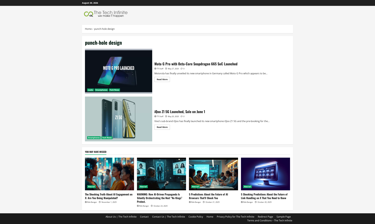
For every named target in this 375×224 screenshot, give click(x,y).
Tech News (114, 90)
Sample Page (284, 216)
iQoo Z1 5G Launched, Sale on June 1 (118, 119)
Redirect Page (265, 216)
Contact (144, 216)
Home (210, 216)
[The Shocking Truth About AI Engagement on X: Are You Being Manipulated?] (109, 174)
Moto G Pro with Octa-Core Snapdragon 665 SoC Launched (118, 71)
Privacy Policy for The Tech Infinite (235, 216)
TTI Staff (160, 68)
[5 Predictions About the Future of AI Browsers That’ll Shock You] (213, 174)
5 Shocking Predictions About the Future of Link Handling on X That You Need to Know (264, 196)
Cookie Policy (196, 216)
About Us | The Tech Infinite (121, 216)
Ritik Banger (92, 202)
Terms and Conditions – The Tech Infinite (269, 220)
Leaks (90, 90)
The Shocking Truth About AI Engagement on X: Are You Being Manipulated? (108, 196)
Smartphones (101, 90)
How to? (91, 186)
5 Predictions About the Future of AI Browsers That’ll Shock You (208, 196)
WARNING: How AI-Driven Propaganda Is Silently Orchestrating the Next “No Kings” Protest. (159, 197)
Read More (163, 80)
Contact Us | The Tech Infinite (168, 216)
